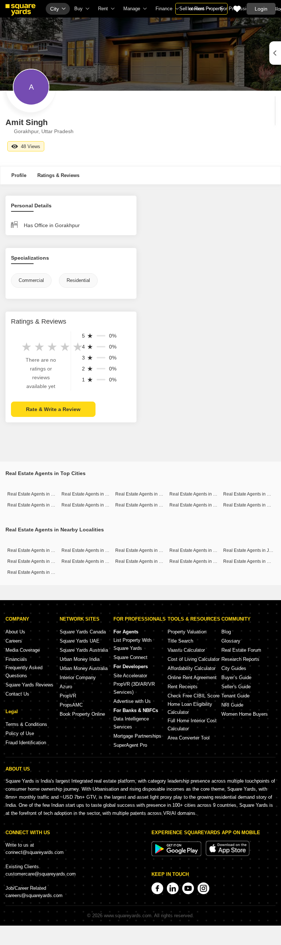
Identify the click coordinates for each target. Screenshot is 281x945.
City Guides (233, 668)
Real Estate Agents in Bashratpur (40, 561)
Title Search (180, 641)
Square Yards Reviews (29, 685)
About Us (15, 632)
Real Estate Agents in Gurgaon (145, 494)
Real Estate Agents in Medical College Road (51, 572)
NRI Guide (232, 705)
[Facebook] (157, 888)
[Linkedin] (173, 888)
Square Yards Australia (84, 650)
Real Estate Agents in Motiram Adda (42, 550)
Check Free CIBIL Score (194, 696)
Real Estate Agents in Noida (143, 505)
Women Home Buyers (244, 714)
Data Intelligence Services (131, 723)
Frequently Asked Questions (23, 671)
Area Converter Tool (189, 738)
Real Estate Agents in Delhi (196, 494)
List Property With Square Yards (132, 644)
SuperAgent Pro (130, 745)
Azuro (66, 686)
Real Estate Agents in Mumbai (37, 494)
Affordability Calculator (192, 668)
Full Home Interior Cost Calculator (192, 724)
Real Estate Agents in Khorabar (92, 550)
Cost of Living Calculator (194, 659)
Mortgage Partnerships (137, 736)
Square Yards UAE (80, 641)
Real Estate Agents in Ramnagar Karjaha (156, 550)
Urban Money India (80, 659)
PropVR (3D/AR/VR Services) (134, 688)
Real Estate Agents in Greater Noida (205, 505)
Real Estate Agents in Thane (35, 505)
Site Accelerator (130, 675)
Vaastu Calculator (186, 650)
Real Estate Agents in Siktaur (198, 550)
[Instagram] (203, 888)
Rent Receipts (183, 686)
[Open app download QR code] (275, 53)
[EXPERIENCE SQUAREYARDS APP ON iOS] (228, 854)
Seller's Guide (236, 686)
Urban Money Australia (84, 668)
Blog (226, 632)
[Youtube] (188, 888)
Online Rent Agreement (192, 677)
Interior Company (78, 677)
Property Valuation (187, 632)
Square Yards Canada (83, 632)
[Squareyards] (20, 10)
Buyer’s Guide (236, 677)
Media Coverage (22, 650)
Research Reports (240, 659)
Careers (13, 641)
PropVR (68, 696)
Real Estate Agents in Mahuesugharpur (208, 561)
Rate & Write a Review (53, 409)
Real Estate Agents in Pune (250, 494)
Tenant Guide (235, 696)
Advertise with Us (132, 701)
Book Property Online (82, 714)
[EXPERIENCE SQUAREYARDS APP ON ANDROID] (177, 854)
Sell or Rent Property (201, 8)
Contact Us (17, 694)
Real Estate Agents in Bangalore (93, 494)
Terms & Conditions (26, 724)
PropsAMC (71, 705)
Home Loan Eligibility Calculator (190, 708)
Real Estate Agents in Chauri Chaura (98, 561)
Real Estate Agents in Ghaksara (146, 561)
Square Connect (130, 657)
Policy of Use (19, 733)
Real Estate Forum (241, 650)
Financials (16, 659)
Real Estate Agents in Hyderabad (94, 505)
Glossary (230, 641)
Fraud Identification (25, 742)
